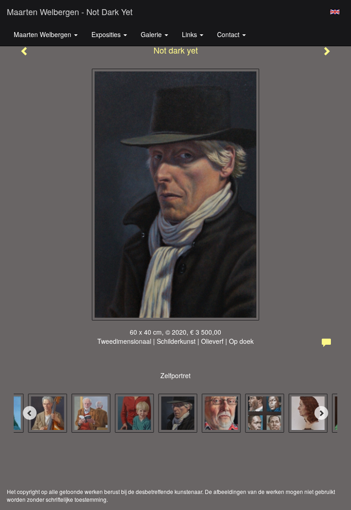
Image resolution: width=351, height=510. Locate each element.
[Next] (321, 413)
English (335, 12)
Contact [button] (229, 34)
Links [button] (190, 34)
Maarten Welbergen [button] (43, 34)
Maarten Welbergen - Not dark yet (70, 11)
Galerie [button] (152, 34)
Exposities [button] (106, 34)
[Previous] (30, 413)
